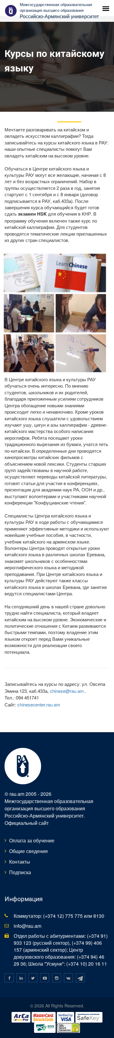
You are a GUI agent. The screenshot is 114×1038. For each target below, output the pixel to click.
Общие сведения (28, 851)
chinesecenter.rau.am (38, 704)
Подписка (20, 872)
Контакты (19, 861)
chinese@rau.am (67, 691)
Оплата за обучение (31, 840)
